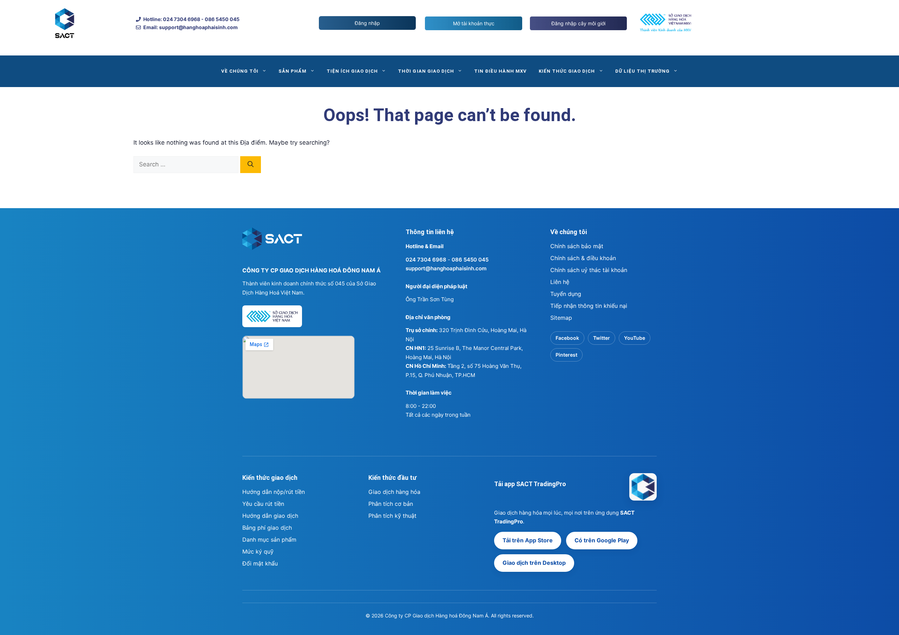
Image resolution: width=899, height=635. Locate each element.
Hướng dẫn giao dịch (270, 515)
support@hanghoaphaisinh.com (446, 268)
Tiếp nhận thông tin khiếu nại (588, 305)
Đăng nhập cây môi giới (578, 23)
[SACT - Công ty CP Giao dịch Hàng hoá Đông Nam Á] (643, 487)
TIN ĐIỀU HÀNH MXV (500, 71)
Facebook (567, 338)
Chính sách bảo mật (576, 246)
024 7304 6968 (426, 259)
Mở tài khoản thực (473, 23)
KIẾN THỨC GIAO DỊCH (567, 71)
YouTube (634, 338)
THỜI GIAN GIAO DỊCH (426, 71)
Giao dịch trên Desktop (534, 562)
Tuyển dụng (565, 293)
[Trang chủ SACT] (272, 241)
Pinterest (566, 355)
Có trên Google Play (602, 540)
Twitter (601, 338)
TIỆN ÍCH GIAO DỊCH (352, 71)
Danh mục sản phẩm (269, 539)
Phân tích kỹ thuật (392, 515)
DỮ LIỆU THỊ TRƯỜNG (642, 71)
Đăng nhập (367, 23)
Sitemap (561, 317)
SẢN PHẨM (292, 71)
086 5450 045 (470, 259)
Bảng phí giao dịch (267, 527)
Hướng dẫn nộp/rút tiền (273, 491)
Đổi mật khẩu (260, 563)
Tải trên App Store (528, 540)
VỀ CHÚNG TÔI (239, 71)
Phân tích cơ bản (390, 503)
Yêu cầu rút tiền (263, 503)
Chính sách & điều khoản (583, 258)
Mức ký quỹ (258, 551)
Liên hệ (559, 281)
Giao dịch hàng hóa (394, 491)
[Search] (250, 164)
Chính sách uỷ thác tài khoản (588, 269)
